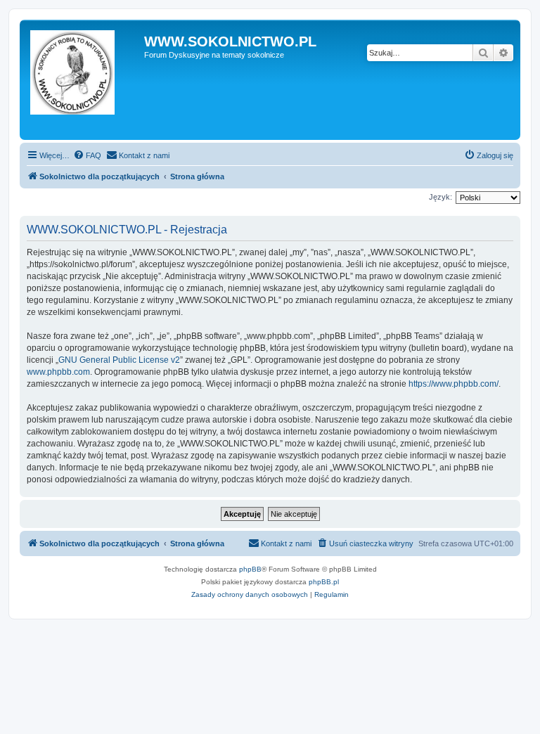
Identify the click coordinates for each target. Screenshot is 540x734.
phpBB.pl (324, 582)
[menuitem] (87, 155)
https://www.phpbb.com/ (454, 384)
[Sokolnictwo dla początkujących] (83, 79)
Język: (440, 197)
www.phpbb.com (58, 372)
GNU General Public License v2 (119, 360)
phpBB (250, 569)
